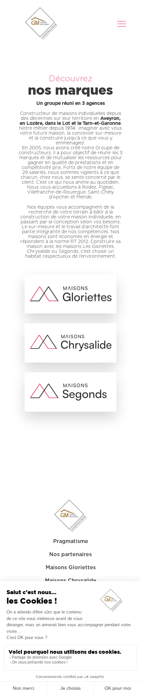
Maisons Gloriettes (71, 567)
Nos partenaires (70, 554)
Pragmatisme (70, 541)
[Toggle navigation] (122, 23)
